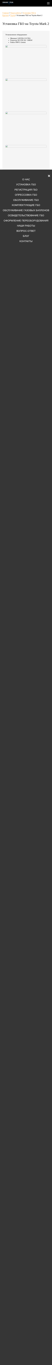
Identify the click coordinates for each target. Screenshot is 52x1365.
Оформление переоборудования (26, 220)
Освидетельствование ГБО (26, 215)
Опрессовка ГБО (26, 194)
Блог (26, 236)
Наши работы (26, 225)
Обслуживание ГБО (26, 200)
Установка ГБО (26, 184)
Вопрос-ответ (26, 231)
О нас (26, 179)
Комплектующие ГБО (26, 205)
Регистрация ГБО (26, 189)
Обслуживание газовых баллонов (26, 210)
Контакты (26, 241)
